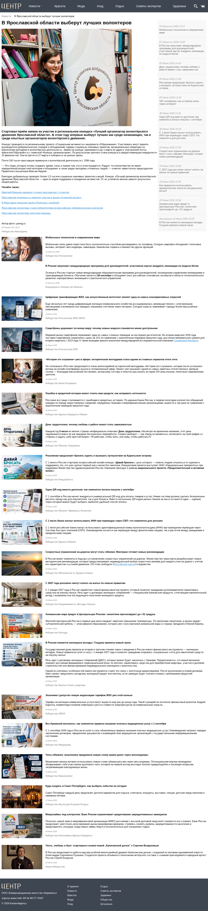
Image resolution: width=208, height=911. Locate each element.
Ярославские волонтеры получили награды (26, 213)
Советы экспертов (148, 6)
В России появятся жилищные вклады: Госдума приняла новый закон (181, 223)
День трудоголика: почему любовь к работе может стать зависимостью (179, 68)
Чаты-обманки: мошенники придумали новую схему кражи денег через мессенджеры (97, 754)
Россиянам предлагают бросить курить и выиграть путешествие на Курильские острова (181, 85)
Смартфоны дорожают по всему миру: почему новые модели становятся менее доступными (101, 328)
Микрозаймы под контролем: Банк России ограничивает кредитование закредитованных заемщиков (106, 814)
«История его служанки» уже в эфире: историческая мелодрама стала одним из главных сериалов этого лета (111, 359)
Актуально (106, 904)
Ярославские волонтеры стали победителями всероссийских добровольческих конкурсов (52, 207)
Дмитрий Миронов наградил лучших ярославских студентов (35, 192)
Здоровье (179, 6)
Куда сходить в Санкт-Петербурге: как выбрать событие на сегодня (86, 786)
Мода (81, 6)
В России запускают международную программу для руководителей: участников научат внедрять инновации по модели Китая (181, 49)
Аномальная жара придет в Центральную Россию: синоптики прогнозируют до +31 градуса (177, 206)
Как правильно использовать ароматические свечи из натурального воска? (180, 188)
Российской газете (124, 564)
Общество (106, 899)
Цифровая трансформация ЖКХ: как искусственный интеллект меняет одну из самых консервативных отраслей (113, 297)
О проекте (73, 886)
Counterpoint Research (186, 340)
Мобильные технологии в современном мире (73, 237)
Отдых (119, 6)
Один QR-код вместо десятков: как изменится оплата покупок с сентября (180, 118)
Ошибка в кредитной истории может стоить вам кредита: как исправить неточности (96, 393)
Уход (100, 6)
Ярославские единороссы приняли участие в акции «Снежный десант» (41, 197)
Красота (59, 6)
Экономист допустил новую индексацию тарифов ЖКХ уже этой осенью (89, 695)
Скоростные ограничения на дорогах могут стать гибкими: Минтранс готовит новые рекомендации (181, 154)
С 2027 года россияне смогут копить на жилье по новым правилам (181, 171)
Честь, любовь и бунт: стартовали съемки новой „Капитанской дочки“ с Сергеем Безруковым (102, 845)
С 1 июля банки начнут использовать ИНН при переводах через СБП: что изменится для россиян (180, 135)
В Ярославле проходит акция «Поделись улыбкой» (30, 202)
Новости (34, 6)
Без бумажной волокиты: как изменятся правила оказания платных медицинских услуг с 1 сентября (106, 723)
